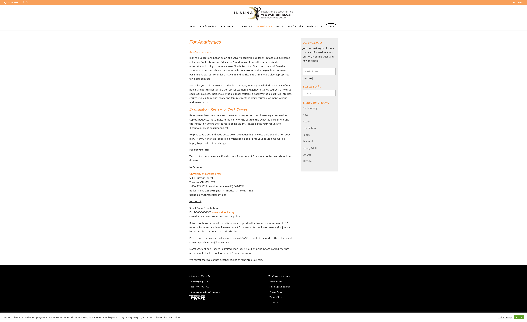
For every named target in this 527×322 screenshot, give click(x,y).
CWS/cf (307, 154)
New (305, 114)
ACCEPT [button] (519, 317)
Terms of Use (276, 297)
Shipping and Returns (280, 286)
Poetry (306, 134)
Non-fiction (309, 128)
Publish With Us (314, 26)
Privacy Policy (276, 292)
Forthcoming (310, 108)
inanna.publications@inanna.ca (206, 292)
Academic (308, 141)
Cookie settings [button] (505, 317)
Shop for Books (207, 26)
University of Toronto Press (205, 173)
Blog (278, 26)
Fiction (306, 121)
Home (193, 26)
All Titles (308, 161)
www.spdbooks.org (223, 212)
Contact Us (245, 26)
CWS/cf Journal (294, 26)
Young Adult (310, 148)
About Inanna (227, 26)
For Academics (263, 26)
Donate (331, 26)
